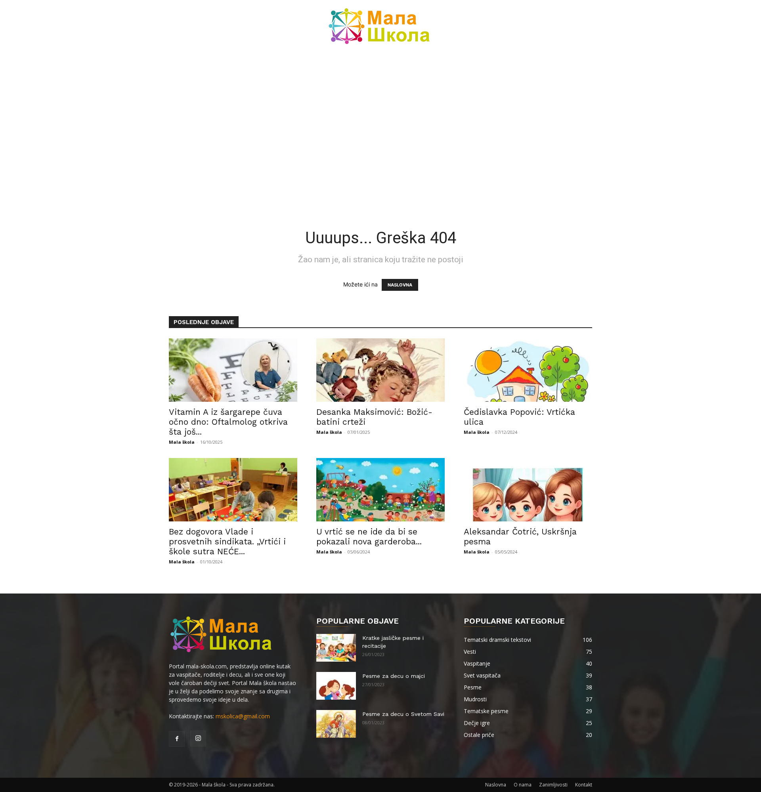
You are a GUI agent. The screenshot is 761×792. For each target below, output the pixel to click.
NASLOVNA (400, 285)
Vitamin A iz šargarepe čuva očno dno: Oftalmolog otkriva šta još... (228, 422)
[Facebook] (177, 739)
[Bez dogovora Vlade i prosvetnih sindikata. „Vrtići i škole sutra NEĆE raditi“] (233, 489)
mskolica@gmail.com (243, 716)
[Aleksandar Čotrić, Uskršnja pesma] (528, 489)
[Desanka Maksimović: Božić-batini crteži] (380, 370)
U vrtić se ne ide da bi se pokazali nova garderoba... (369, 536)
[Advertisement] (380, 110)
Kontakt (583, 784)
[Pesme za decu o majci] (336, 686)
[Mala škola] (380, 26)
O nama (523, 784)
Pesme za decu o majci (393, 676)
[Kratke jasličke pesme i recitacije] (336, 648)
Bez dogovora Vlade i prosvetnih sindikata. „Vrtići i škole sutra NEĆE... (227, 541)
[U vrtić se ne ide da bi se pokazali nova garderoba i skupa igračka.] (380, 489)
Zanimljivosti (553, 784)
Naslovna (495, 784)
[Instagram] (198, 738)
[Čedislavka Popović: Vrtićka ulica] (528, 370)
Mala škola (182, 442)
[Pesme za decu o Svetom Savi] (336, 724)
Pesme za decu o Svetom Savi (403, 714)
